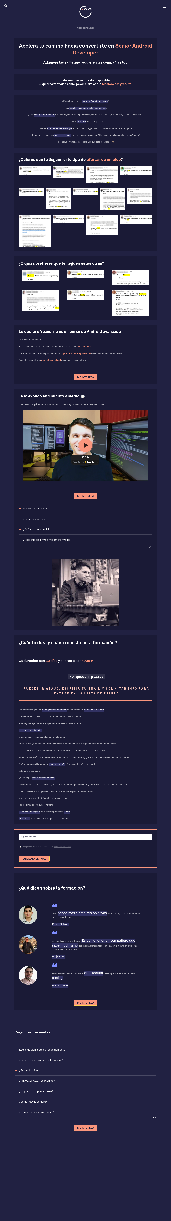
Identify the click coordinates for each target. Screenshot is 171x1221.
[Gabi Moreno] (85, 12)
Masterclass (85, 28)
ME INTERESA (85, 377)
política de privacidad (62, 847)
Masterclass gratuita (116, 84)
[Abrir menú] (164, 7)
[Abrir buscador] (5, 6)
